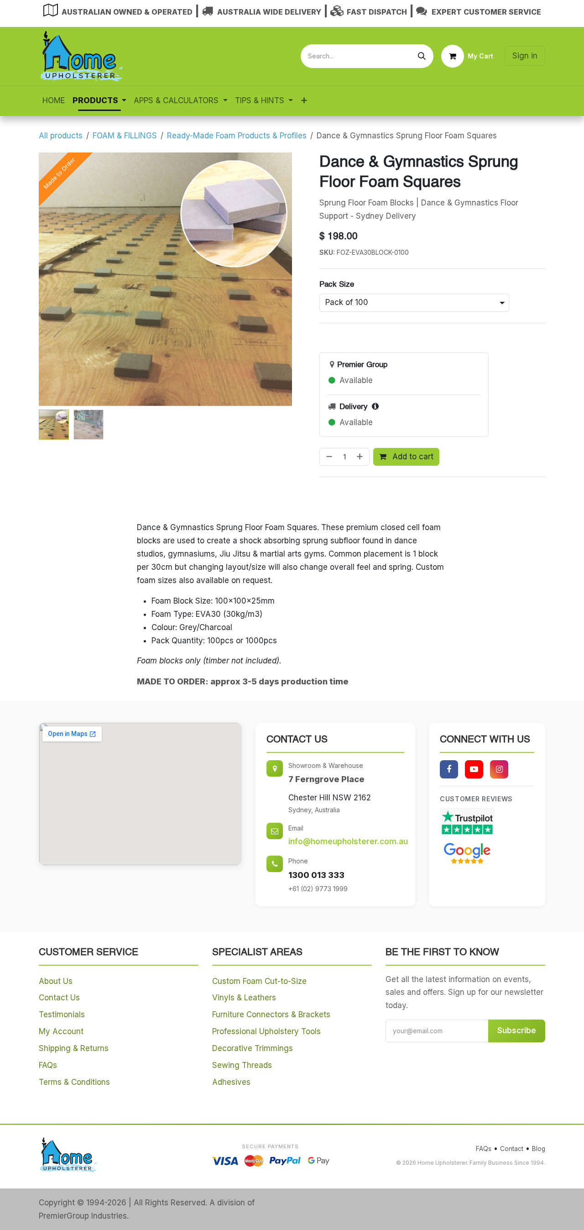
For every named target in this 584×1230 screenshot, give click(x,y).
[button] (51, 279)
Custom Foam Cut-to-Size (259, 981)
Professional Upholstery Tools (266, 1031)
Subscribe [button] (516, 1030)
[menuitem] (54, 100)
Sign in (524, 55)
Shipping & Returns (74, 1048)
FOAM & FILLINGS (125, 135)
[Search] (421, 56)
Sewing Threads (242, 1065)
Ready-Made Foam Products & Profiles (237, 135)
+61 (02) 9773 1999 (318, 889)
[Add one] (360, 457)
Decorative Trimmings (252, 1048)
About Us (56, 981)
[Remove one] (328, 457)
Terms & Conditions (74, 1082)
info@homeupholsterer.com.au (348, 841)
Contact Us (59, 997)
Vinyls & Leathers (244, 997)
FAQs (48, 1065)
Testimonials (62, 1014)
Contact (511, 1148)
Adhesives (231, 1082)
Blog (538, 1148)
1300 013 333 (316, 875)
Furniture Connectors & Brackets (271, 1014)
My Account (61, 1031)
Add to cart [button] (411, 456)
